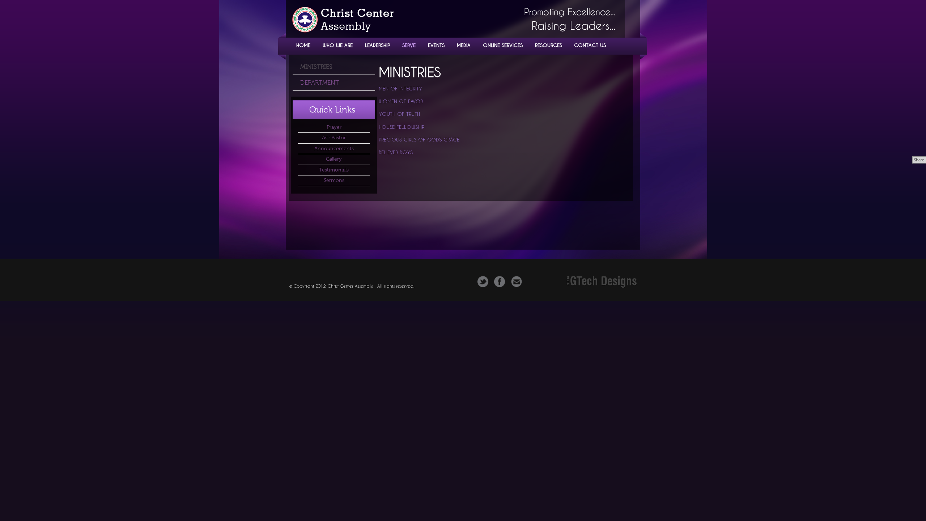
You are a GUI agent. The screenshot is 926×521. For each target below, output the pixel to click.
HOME (303, 45)
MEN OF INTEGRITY (400, 88)
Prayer (334, 127)
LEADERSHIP (377, 45)
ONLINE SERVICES (503, 45)
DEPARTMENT (319, 82)
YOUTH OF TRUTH (399, 114)
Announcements (334, 148)
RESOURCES (548, 45)
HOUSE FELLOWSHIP (401, 127)
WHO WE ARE (338, 45)
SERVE (409, 45)
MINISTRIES (316, 66)
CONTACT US (590, 45)
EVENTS (436, 45)
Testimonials (334, 170)
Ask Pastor (334, 138)
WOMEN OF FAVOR (401, 101)
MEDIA (464, 45)
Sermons (334, 180)
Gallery (334, 159)
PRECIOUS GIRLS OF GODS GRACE (419, 139)
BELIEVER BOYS (396, 152)
